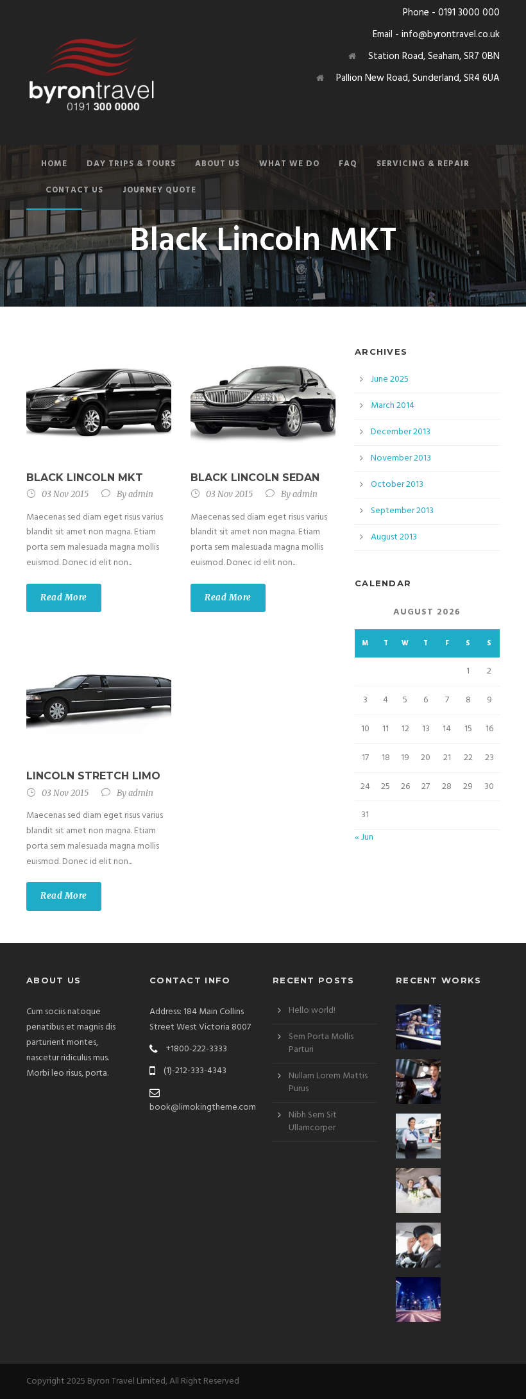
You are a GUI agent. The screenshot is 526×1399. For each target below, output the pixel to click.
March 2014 (392, 405)
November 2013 (401, 458)
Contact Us (74, 190)
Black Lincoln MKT (84, 477)
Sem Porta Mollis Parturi (321, 1043)
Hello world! (312, 1010)
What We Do (289, 164)
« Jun (364, 837)
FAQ (348, 164)
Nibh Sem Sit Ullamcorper (313, 1121)
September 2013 (402, 511)
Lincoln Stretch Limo (93, 776)
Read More (63, 597)
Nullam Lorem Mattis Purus (328, 1082)
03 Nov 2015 (65, 494)
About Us (217, 164)
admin (140, 494)
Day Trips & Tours (131, 164)
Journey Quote (159, 190)
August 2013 (394, 537)
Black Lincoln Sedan (255, 477)
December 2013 (400, 432)
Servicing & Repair (423, 164)
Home (54, 164)
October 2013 (397, 484)
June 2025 (390, 379)
